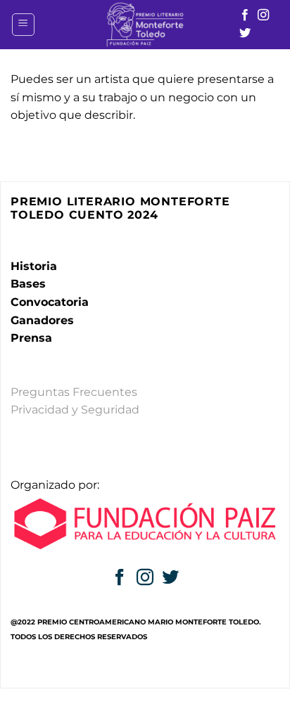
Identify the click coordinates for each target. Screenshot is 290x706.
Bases (28, 283)
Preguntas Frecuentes (74, 392)
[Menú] (23, 24)
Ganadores (42, 320)
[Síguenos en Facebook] (245, 15)
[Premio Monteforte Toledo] (145, 24)
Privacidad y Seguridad (75, 409)
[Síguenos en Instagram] (263, 15)
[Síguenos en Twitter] (245, 33)
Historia (34, 266)
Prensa (31, 338)
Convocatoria (50, 302)
